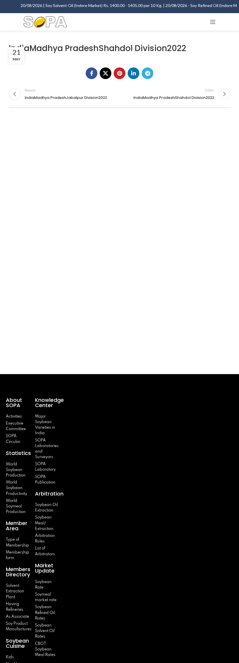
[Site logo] (45, 21)
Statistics (18, 453)
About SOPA (14, 402)
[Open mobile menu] (213, 22)
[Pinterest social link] (119, 73)
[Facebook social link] (91, 73)
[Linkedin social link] (133, 73)
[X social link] (105, 73)
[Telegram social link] (147, 73)
